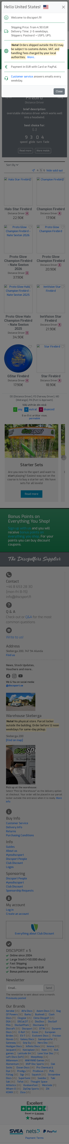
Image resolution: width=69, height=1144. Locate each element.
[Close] (63, 7)
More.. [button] (31, 57)
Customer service (22, 76)
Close (59, 91)
